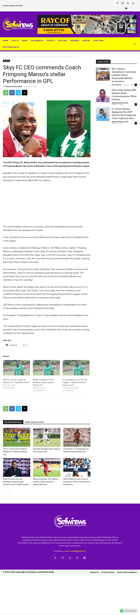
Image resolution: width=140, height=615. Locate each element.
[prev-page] (4, 490)
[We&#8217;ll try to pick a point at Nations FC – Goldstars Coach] (16, 367)
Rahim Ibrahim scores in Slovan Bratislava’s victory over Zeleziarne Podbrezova (76, 481)
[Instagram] (122, 3)
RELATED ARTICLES (13, 422)
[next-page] (9, 490)
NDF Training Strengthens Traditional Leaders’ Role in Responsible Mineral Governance (124, 75)
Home (5, 57)
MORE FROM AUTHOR (34, 422)
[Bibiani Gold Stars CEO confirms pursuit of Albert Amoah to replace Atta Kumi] (46, 467)
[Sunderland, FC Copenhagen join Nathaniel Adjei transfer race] (77, 437)
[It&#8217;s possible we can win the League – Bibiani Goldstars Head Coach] (76, 367)
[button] (134, 44)
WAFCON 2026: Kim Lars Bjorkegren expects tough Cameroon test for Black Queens (16, 481)
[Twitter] (127, 3)
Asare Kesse (116, 85)
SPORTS (13, 57)
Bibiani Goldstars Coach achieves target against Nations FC (43, 382)
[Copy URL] (24, 92)
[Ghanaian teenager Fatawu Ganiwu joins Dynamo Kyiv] (46, 437)
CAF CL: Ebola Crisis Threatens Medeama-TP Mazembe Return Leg (15, 451)
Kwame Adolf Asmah (13, 86)
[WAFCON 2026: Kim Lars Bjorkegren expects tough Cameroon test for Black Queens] (16, 467)
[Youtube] (126, 8)
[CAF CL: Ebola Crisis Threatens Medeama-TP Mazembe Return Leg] (16, 437)
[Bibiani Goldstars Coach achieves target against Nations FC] (46, 367)
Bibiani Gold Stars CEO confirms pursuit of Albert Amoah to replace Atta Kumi (45, 481)
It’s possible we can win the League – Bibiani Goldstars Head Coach (75, 382)
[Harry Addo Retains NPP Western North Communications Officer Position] (103, 95)
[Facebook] (117, 3)
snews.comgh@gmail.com (75, 551)
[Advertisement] (47, 205)
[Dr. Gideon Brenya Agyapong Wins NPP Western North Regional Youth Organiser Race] (103, 114)
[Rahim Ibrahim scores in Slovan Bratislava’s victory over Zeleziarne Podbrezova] (77, 467)
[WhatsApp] (133, 3)
